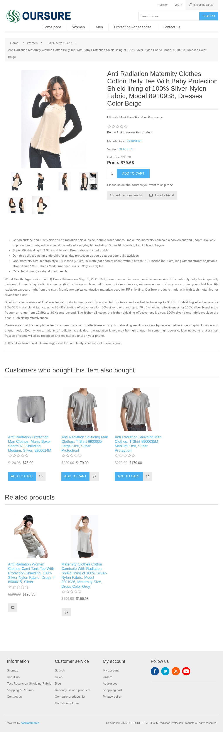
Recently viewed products (72, 690)
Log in (178, 4)
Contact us (171, 27)
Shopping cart (112, 690)
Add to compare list (129, 195)
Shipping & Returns (20, 690)
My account (111, 670)
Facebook (155, 671)
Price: (113, 162)
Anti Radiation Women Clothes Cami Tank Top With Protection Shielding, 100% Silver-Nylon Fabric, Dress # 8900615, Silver (31, 573)
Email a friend (164, 195)
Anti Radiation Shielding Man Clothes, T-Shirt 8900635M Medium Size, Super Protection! (138, 444)
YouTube (186, 671)
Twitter (165, 671)
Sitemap (12, 670)
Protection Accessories (133, 27)
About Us (13, 677)
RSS (176, 671)
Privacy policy (112, 696)
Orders (107, 677)
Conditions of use (67, 703)
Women (78, 27)
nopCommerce (30, 723)
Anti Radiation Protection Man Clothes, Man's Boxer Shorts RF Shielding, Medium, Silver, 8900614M (29, 444)
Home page (52, 27)
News (59, 677)
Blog (58, 683)
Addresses (110, 683)
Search (209, 16)
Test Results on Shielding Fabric (29, 683)
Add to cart (133, 173)
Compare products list (70, 696)
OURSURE (134, 141)
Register (163, 4)
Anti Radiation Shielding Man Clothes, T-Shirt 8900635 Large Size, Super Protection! (84, 444)
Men (99, 27)
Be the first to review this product (129, 132)
